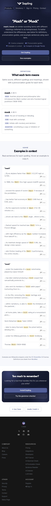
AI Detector (29, 471)
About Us (5, 448)
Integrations (29, 451)
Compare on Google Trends (35, 46)
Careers (4, 454)
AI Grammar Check (32, 461)
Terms (4, 490)
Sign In (29, 8)
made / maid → (33, 409)
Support (4, 496)
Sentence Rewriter (32, 467)
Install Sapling (25, 390)
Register (28, 483)
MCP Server (30, 458)
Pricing (35, 8)
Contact (43, 8)
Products (8, 8)
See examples (25, 58)
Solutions (19, 8)
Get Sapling (25, 52)
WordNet (34, 359)
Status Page (6, 500)
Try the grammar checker (25, 396)
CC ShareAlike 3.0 (37, 357)
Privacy (4, 486)
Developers (29, 454)
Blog (3, 451)
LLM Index (29, 474)
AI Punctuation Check (33, 464)
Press (4, 458)
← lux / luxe (16, 409)
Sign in (29, 486)
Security (4, 483)
